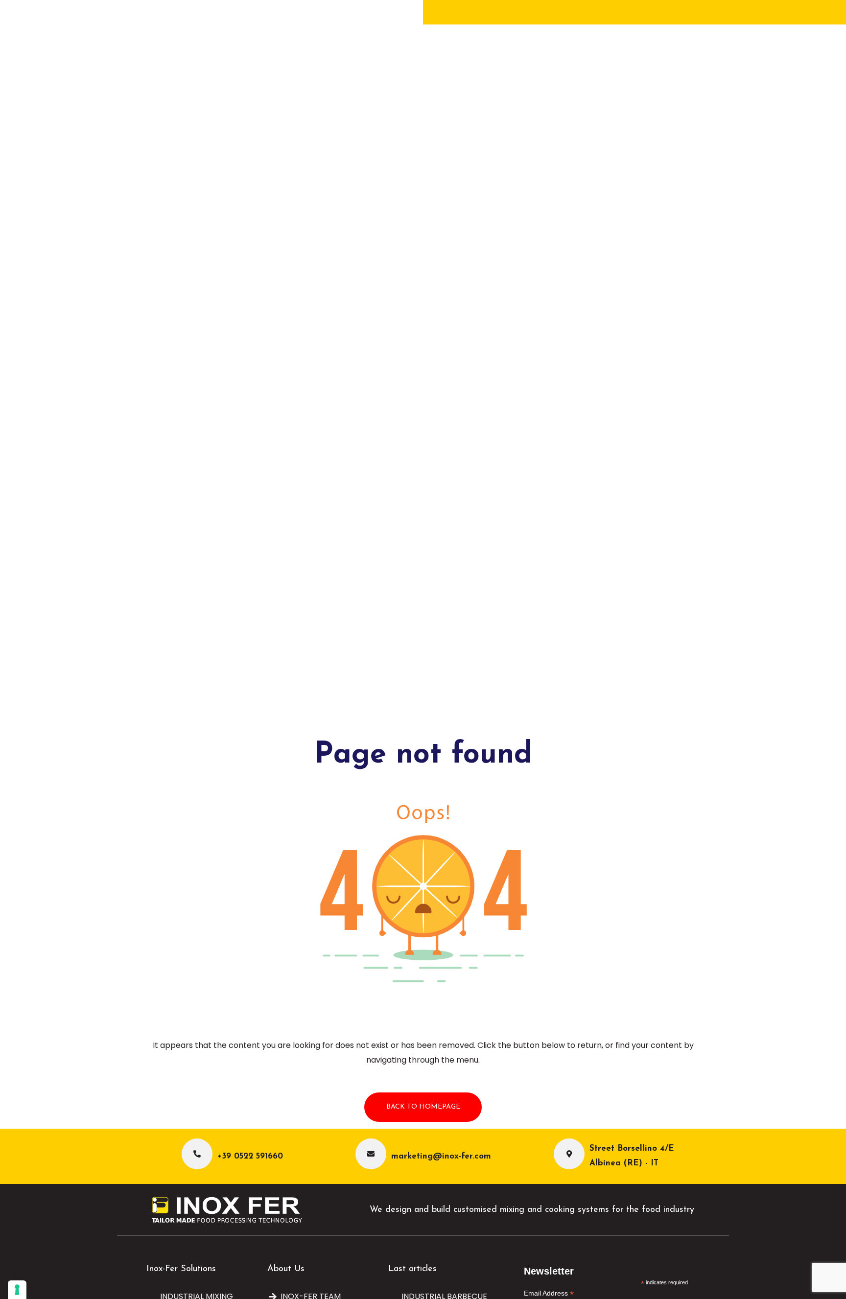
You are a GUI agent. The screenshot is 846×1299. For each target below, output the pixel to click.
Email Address (549, 1293)
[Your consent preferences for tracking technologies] (17, 1289)
